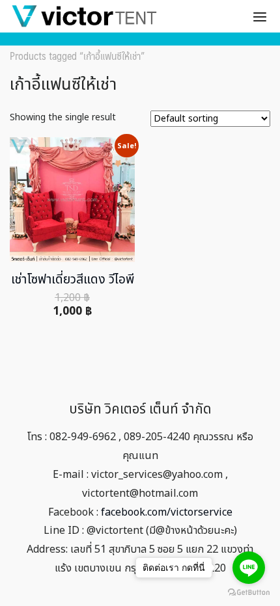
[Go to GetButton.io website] (249, 592)
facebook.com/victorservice (166, 512)
